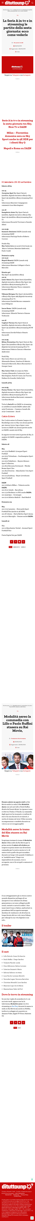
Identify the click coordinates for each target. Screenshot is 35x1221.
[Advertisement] (17, 97)
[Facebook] (11, 541)
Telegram (15, 75)
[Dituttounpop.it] (17, 3)
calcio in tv (16, 547)
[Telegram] (19, 541)
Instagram (27, 75)
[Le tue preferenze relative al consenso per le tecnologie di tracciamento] (32, 1218)
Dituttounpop (6, 10)
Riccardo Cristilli (18, 42)
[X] (15, 541)
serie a (23, 547)
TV (11, 10)
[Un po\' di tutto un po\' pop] (17, 1186)
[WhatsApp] (23, 541)
